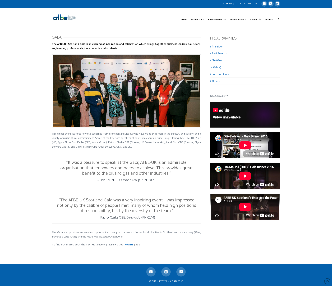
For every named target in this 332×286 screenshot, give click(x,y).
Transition (217, 46)
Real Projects (219, 53)
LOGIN (238, 3)
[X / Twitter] (271, 4)
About (152, 281)
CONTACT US (250, 3)
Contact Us (176, 281)
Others (216, 81)
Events (163, 281)
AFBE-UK (228, 3)
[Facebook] (264, 4)
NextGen (217, 60)
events (129, 244)
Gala (215, 67)
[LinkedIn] (277, 4)
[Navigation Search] (277, 14)
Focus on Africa (220, 74)
